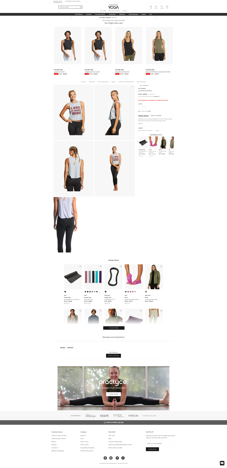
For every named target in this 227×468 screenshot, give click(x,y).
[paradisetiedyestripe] (132, 291)
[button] (141, 156)
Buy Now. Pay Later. (117, 17)
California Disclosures (86, 451)
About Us (83, 435)
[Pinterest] (117, 458)
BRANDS (144, 14)
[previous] (71, 17)
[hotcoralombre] (135, 291)
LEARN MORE (113, 394)
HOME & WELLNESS (133, 14)
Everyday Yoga (142, 149)
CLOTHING (88, 14)
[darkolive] (97, 291)
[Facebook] (105, 458)
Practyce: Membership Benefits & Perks (120, 444)
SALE (150, 14)
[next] (155, 17)
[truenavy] (90, 291)
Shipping (54, 444)
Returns (53, 441)
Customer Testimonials (115, 441)
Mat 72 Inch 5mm (88, 298)
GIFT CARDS (103, 10)
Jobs (81, 438)
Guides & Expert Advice (58, 438)
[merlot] (85, 291)
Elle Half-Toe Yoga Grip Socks (152, 152)
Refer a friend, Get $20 (115, 448)
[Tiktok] (123, 458)
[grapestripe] (130, 291)
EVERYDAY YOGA (57, 1)
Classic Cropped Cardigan (172, 152)
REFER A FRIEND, (115, 422)
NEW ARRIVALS (78, 14)
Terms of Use (84, 441)
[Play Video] (74, 224)
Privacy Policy (84, 444)
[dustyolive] (146, 291)
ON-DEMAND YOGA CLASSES (72, 1)
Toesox (150, 149)
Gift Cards (112, 435)
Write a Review (114, 356)
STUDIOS (124, 10)
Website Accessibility (57, 451)
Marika (160, 149)
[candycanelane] (128, 291)
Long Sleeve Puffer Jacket (162, 152)
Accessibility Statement (87, 448)
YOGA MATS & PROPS (100, 14)
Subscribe (152, 449)
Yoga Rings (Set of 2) (109, 298)
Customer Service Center (59, 435)
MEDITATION (122, 14)
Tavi (169, 149)
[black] (65, 291)
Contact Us (54, 448)
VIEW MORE (113, 328)
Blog (110, 438)
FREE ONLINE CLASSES (114, 10)
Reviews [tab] (62, 348)
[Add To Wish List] (132, 87)
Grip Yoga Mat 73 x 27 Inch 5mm (143, 152)
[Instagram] (111, 458)
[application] (222, 463)
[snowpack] (126, 291)
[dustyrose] (94, 291)
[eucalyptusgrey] (92, 291)
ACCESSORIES (112, 14)
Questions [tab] (70, 348)
